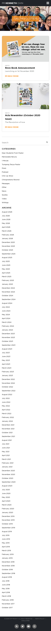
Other (4, 187)
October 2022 (7, 387)
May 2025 (6, 269)
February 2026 (8, 235)
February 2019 (7, 554)
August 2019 (7, 531)
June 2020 (6, 493)
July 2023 (6, 353)
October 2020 (7, 478)
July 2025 (6, 261)
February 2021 (7, 463)
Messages (6, 183)
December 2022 (8, 379)
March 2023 (6, 368)
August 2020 (7, 486)
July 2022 (6, 398)
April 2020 (6, 501)
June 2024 (6, 311)
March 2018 (6, 596)
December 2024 (8, 288)
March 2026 (6, 231)
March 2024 (6, 322)
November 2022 (8, 383)
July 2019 (5, 535)
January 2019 (7, 558)
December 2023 (8, 334)
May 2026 (6, 223)
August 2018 (7, 577)
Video (4, 199)
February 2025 (8, 280)
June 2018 (6, 585)
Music (4, 168)
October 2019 (7, 524)
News (7, 65)
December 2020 (8, 471)
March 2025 (6, 276)
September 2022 (8, 391)
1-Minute (5, 161)
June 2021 (6, 448)
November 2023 (8, 337)
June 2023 (6, 356)
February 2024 (8, 326)
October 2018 (7, 569)
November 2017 (8, 604)
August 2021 (7, 440)
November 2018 (8, 566)
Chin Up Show (7, 176)
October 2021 (7, 432)
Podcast (5, 172)
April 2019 (6, 547)
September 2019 (8, 528)
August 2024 (7, 303)
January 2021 (7, 467)
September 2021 (8, 436)
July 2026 (6, 216)
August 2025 (7, 257)
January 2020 (7, 512)
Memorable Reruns (9, 157)
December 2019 (8, 516)
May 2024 (6, 315)
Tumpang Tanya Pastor (11, 164)
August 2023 (7, 349)
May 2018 (5, 588)
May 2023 (6, 360)
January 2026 (7, 238)
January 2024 (7, 330)
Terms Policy (40, 618)
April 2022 (6, 410)
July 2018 (5, 581)
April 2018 (6, 592)
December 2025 (8, 242)
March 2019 (6, 550)
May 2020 (6, 497)
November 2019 (8, 520)
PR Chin (12, 3)
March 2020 (6, 505)
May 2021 (5, 451)
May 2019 (5, 543)
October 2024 (7, 295)
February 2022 (8, 417)
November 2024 (8, 292)
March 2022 (6, 413)
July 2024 (6, 307)
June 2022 (6, 402)
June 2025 (6, 265)
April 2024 (6, 318)
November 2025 (8, 246)
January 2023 (7, 375)
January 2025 (7, 284)
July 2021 (5, 444)
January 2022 (7, 421)
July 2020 (6, 490)
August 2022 (7, 394)
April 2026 (6, 227)
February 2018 (7, 600)
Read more (12, 76)
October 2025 (7, 250)
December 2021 (8, 425)
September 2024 (8, 299)
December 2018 (8, 562)
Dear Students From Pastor (13, 153)
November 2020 (8, 474)
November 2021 (8, 429)
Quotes (5, 195)
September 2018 (8, 573)
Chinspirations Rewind (10, 180)
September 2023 (8, 345)
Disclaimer (25, 620)
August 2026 (7, 212)
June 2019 (6, 539)
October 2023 (7, 341)
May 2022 (6, 406)
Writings (5, 202)
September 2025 (8, 254)
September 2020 (8, 482)
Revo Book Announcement (20, 68)
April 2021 (6, 455)
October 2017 (7, 608)
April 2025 (6, 273)
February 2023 (8, 372)
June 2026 (6, 219)
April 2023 (6, 364)
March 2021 (6, 459)
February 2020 (8, 509)
